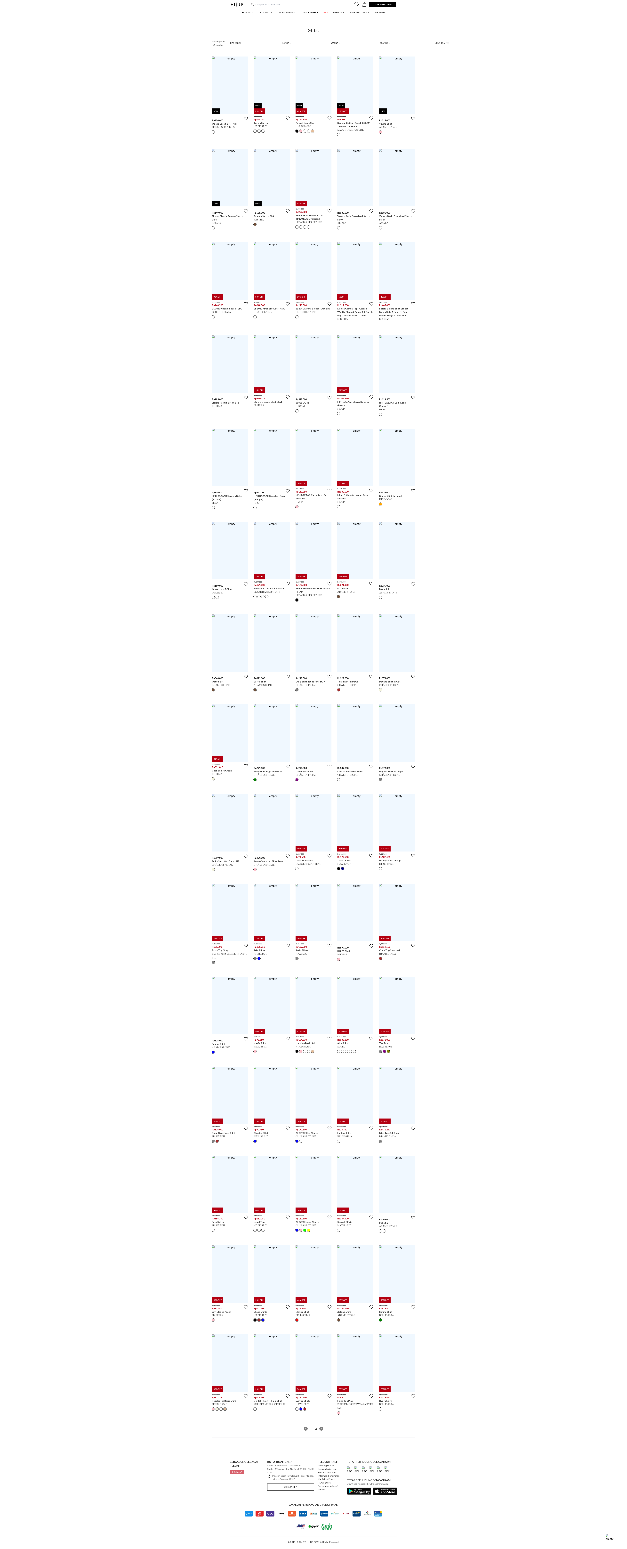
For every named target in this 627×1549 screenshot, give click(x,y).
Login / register (382, 4)
